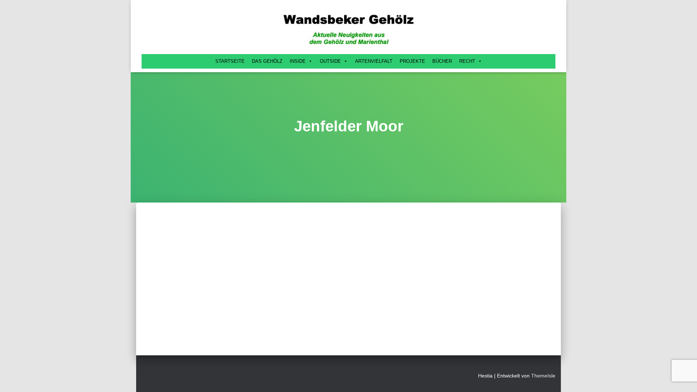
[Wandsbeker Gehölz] (348, 29)
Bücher (442, 61)
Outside (330, 61)
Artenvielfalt (373, 61)
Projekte (412, 61)
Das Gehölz (267, 61)
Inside (298, 61)
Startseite (230, 61)
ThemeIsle (543, 376)
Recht (467, 61)
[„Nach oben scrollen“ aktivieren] (682, 377)
